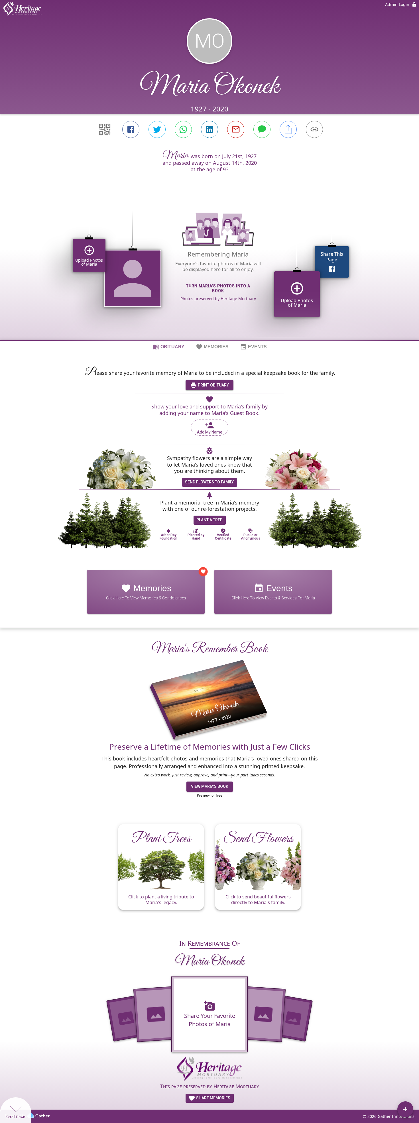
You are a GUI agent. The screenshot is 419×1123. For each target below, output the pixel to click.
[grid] (209, 268)
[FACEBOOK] (130, 129)
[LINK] (314, 129)
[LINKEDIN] (209, 129)
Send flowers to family (209, 482)
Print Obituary (213, 385)
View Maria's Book (209, 786)
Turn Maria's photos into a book (218, 288)
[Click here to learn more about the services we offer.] (209, 1070)
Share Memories (212, 1098)
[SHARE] (288, 129)
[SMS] (261, 129)
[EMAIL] (235, 129)
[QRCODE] (104, 129)
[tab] (168, 346)
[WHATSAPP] (183, 129)
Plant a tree (209, 520)
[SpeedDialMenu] (405, 1109)
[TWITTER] (157, 129)
